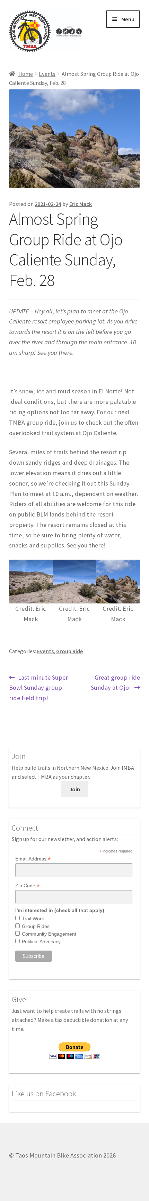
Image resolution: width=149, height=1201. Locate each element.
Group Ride (69, 651)
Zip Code (27, 885)
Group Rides (36, 926)
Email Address (33, 859)
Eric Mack (80, 203)
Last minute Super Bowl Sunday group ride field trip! (38, 687)
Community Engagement (49, 934)
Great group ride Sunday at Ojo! (115, 682)
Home (25, 73)
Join (74, 789)
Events (47, 73)
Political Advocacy (41, 941)
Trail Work (33, 918)
